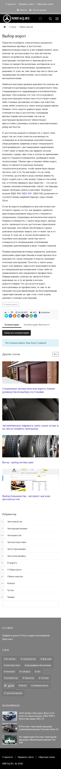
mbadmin (45, 312)
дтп (10, 685)
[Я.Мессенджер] (6, 316)
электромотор (29, 659)
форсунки (46, 659)
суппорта (25, 671)
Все (55, 354)
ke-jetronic (11, 659)
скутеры (45, 678)
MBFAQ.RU (8, 763)
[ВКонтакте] (10, 316)
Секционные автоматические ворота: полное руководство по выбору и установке (28, 390)
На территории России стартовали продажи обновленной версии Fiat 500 (37, 740)
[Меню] (57, 18)
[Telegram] (19, 316)
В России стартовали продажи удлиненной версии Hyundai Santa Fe (38, 728)
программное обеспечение (38, 665)
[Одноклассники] (14, 316)
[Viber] (27, 316)
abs (38, 671)
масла (23, 685)
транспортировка (14, 693)
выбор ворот (11, 304)
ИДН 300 (27, 193)
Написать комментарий (16, 333)
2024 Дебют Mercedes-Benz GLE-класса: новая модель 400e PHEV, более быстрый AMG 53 (37, 716)
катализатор (12, 678)
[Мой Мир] (35, 316)
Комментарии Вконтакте (37, 324)
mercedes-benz (13, 665)
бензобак (10, 671)
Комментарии (12, 324)
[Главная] (4, 27)
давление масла (40, 685)
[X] (23, 316)
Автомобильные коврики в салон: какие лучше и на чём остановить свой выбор (30, 427)
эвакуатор (29, 678)
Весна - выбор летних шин (17, 462)
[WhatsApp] (31, 316)
